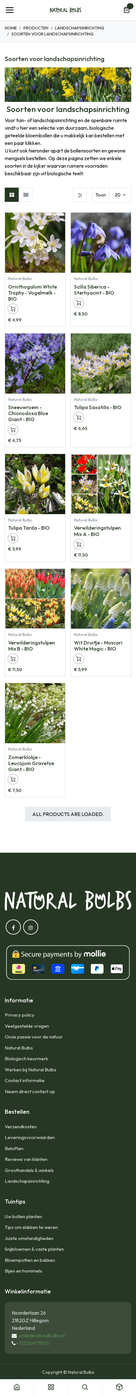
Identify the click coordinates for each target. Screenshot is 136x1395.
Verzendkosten (21, 1127)
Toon (101, 195)
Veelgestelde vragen (27, 1026)
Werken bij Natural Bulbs (30, 1070)
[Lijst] (26, 195)
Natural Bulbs (19, 1048)
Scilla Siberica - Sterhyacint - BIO (94, 289)
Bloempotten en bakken (30, 1260)
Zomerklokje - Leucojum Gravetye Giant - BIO (31, 763)
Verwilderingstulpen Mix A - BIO (97, 531)
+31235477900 (33, 1343)
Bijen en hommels (23, 1271)
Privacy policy (19, 1015)
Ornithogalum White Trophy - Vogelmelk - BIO (32, 292)
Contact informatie (25, 1080)
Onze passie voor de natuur (34, 1037)
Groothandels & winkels (29, 1170)
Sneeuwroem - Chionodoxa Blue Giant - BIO (28, 413)
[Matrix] (12, 195)
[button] (60, 220)
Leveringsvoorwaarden (30, 1137)
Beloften (14, 1148)
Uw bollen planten (23, 1216)
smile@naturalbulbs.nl (42, 1335)
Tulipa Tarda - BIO (29, 528)
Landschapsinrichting (79, 27)
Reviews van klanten (26, 1159)
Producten (35, 27)
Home (11, 27)
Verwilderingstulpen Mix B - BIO (31, 645)
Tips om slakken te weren (31, 1227)
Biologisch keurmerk (26, 1059)
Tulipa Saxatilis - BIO (97, 407)
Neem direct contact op (30, 1091)
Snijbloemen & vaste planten (34, 1249)
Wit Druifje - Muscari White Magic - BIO (98, 645)
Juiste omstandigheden (29, 1238)
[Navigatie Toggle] (9, 10)
